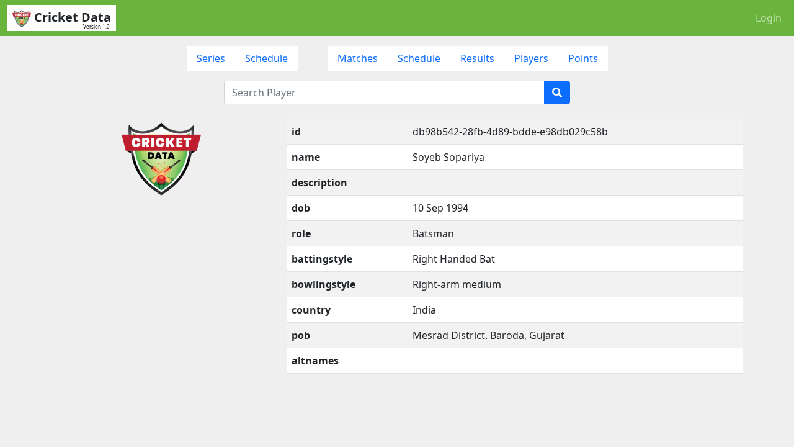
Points (583, 58)
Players (531, 58)
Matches (357, 58)
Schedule (266, 58)
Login (769, 18)
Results (477, 58)
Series (211, 58)
